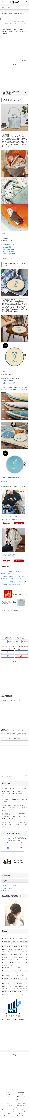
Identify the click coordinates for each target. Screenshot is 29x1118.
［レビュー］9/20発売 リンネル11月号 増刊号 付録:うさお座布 (14, 572)
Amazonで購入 (7, 247)
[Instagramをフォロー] (7, 656)
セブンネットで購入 (8, 251)
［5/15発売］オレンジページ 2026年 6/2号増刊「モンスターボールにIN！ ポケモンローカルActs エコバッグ (14, 816)
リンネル (9, 610)
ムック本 (8, 1094)
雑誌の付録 (16, 610)
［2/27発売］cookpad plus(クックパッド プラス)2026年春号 (14, 800)
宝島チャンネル (5, 890)
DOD (4, 610)
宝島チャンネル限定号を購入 (11, 477)
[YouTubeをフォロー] (21, 656)
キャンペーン (8, 1096)
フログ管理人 (14, 1099)
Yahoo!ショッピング (7, 888)
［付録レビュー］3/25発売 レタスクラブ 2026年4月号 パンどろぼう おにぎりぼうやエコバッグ (14, 808)
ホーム (8, 1092)
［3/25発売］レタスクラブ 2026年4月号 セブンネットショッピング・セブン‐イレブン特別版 (14, 825)
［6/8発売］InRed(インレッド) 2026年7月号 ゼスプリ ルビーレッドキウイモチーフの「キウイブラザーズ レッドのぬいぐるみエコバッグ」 (14, 792)
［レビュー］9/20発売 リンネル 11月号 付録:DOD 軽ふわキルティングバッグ (12, 578)
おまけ (21, 1094)
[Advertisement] (14, 47)
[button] (27, 7)
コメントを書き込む (14, 738)
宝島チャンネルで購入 (9, 254)
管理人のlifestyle (21, 1096)
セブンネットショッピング (8, 885)
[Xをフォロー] (7, 652)
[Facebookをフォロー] (21, 652)
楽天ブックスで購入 (8, 249)
